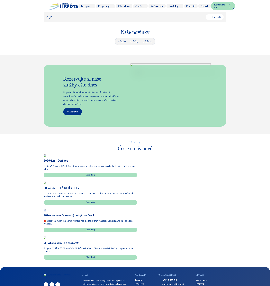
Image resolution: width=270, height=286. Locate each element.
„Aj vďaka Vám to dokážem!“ (61, 243)
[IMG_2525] (45, 155)
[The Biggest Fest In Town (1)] (45, 182)
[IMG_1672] (45, 210)
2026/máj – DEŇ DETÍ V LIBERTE (63, 188)
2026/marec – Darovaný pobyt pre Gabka (70, 215)
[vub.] (45, 237)
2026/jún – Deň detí (56, 160)
